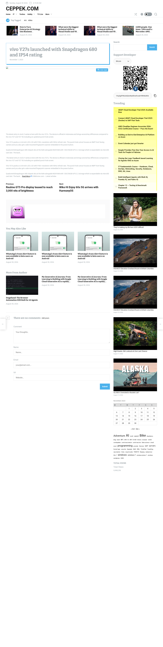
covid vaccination (127, 442)
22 (129, 419)
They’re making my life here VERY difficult (128, 227)
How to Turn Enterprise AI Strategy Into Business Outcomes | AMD (30, 30)
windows (122, 455)
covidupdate (117, 442)
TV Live (40, 14)
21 (123, 419)
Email (15, 360)
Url (14, 372)
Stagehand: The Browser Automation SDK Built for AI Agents (22, 299)
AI (127, 435)
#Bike (30, 20)
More (47, 14)
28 (123, 423)
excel (115, 446)
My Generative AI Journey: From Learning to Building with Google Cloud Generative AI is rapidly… (56, 279)
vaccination (116, 452)
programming (125, 445)
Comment (17, 326)
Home (8, 14)
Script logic (116, 449)
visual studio (129, 452)
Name (15, 347)
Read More (26, 176)
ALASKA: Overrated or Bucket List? (126, 392)
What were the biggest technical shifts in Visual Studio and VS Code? (68, 30)
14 (123, 416)
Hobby (29, 14)
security (123, 449)
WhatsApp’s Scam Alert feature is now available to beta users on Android (21, 256)
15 (129, 416)
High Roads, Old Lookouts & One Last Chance (130, 351)
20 (117, 419)
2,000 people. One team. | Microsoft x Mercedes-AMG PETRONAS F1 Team (144, 30)
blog (114, 440)
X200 (122, 458)
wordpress (116, 458)
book (118, 440)
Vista (122, 452)
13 (117, 416)
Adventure (119, 435)
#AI (25, 20)
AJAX (131, 436)
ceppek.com (22, 8)
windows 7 (132, 455)
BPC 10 (126, 440)
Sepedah (129, 449)
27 (117, 423)
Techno (22, 14)
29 (129, 423)
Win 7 (115, 455)
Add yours (45, 318)
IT (13, 14)
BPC (122, 440)
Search (116, 42)
